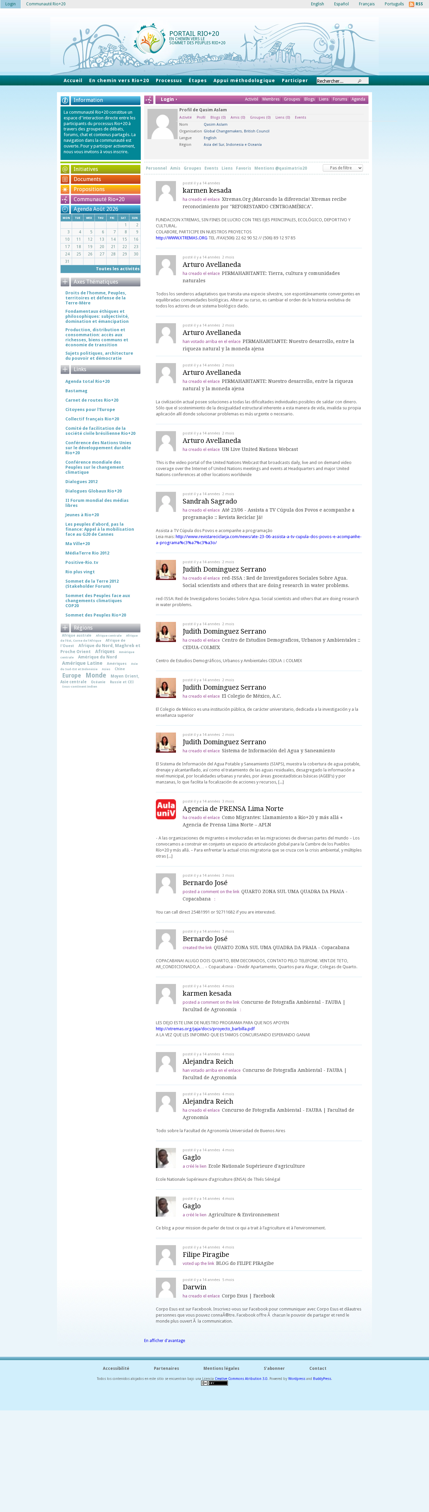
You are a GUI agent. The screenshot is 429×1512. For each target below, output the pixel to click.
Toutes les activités (118, 268)
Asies (106, 669)
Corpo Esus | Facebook (248, 1295)
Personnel (156, 168)
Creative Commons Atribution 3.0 (241, 1379)
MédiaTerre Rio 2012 (87, 553)
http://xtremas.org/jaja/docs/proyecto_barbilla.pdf (205, 1028)
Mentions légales (221, 1368)
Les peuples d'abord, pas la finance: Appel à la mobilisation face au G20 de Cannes (99, 529)
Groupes (292, 99)
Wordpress (296, 1379)
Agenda (358, 99)
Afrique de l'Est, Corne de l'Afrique (99, 638)
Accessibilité (116, 1368)
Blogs (309, 99)
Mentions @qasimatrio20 (280, 168)
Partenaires (166, 1368)
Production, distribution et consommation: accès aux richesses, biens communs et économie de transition (96, 337)
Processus (169, 80)
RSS (419, 4)
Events (300, 117)
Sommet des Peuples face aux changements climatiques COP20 (97, 600)
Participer (295, 80)
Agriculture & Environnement (243, 1214)
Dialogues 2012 (81, 481)
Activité (251, 99)
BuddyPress (322, 1379)
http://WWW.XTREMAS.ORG (181, 237)
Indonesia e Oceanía (244, 144)
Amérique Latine (82, 663)
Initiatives (86, 169)
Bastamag (76, 390)
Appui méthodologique (244, 80)
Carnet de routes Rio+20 (91, 400)
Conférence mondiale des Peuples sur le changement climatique (94, 467)
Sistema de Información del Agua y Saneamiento (278, 750)
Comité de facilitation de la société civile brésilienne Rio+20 (100, 431)
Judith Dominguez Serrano (224, 569)
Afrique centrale (109, 635)
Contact (317, 1368)
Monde (95, 675)
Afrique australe (76, 635)
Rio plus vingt (80, 571)
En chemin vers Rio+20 (119, 80)
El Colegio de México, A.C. (251, 696)
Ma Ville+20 (77, 543)
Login (10, 4)
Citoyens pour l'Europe (90, 409)
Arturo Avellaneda (212, 264)
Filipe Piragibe (206, 1255)
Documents (87, 179)
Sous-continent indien (79, 686)
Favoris (243, 168)
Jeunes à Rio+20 (82, 514)
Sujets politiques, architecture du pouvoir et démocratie (99, 356)
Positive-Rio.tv (81, 562)
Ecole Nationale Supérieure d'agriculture (256, 1166)
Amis (238, 117)
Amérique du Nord (97, 656)
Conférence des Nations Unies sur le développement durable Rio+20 (98, 447)
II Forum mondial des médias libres (97, 503)
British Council (256, 131)
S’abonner (274, 1368)
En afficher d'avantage (164, 1340)
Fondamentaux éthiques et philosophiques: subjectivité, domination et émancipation (97, 316)
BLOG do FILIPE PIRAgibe (245, 1263)
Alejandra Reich (208, 1061)
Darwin (194, 1287)
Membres (271, 99)
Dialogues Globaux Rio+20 (93, 490)
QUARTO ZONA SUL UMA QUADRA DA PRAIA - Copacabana (282, 947)
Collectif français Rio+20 (92, 418)
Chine (120, 669)
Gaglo (192, 1157)
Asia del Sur (214, 144)
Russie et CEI (122, 682)
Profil (201, 117)
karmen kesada (207, 190)
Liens (324, 99)
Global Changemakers (223, 131)
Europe (71, 675)
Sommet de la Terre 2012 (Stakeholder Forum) (92, 584)
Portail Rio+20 (194, 33)
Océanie (98, 682)
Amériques (117, 663)
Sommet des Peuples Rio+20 (95, 615)
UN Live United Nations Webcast (260, 449)
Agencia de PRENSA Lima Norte (233, 809)
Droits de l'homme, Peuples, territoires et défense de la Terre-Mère (95, 297)
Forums (340, 99)
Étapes (198, 80)
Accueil (73, 80)
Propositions (89, 189)
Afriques (105, 651)
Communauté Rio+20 (99, 199)
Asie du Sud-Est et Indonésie (99, 666)
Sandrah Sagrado (210, 501)
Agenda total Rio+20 (87, 381)
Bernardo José (205, 883)
